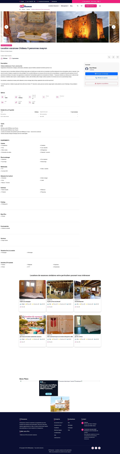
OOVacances (30, 448)
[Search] (77, 6)
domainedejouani (79, 301)
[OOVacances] (26, 5)
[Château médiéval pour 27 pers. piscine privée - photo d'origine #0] (36, 27)
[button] (81, 6)
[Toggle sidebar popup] (99, 6)
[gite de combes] (87, 324)
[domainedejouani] (87, 289)
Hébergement (64, 5)
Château (28, 9)
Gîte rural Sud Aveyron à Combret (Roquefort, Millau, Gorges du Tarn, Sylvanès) (67, 336)
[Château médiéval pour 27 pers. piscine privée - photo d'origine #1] (89, 27)
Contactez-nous (57, 425)
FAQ (55, 435)
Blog (71, 5)
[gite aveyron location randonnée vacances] (32, 324)
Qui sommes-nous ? (58, 422)
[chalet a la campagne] (32, 289)
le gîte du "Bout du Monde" (53, 301)
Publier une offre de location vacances (28, 434)
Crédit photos (57, 437)
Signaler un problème (102, 83)
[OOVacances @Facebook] (98, 1)
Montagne (70, 425)
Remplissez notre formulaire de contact (91, 431)
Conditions (56, 427)
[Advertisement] (57, 363)
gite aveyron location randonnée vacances (30, 336)
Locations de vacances (43, 1)
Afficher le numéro (102, 77)
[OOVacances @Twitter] (96, 448)
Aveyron (23, 9)
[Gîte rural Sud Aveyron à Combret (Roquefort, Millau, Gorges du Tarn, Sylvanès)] (60, 324)
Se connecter (87, 1)
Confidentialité (57, 432)
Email (22, 1)
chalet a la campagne (25, 301)
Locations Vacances (53, 5)
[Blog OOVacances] (99, 448)
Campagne (70, 427)
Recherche (54, 1)
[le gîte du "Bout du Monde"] (60, 289)
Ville (69, 430)
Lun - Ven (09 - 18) (31, 1)
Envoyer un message (102, 73)
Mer (69, 422)
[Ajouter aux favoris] (117, 57)
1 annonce (92, 69)
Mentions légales (58, 430)
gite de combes (79, 336)
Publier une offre (90, 5)
